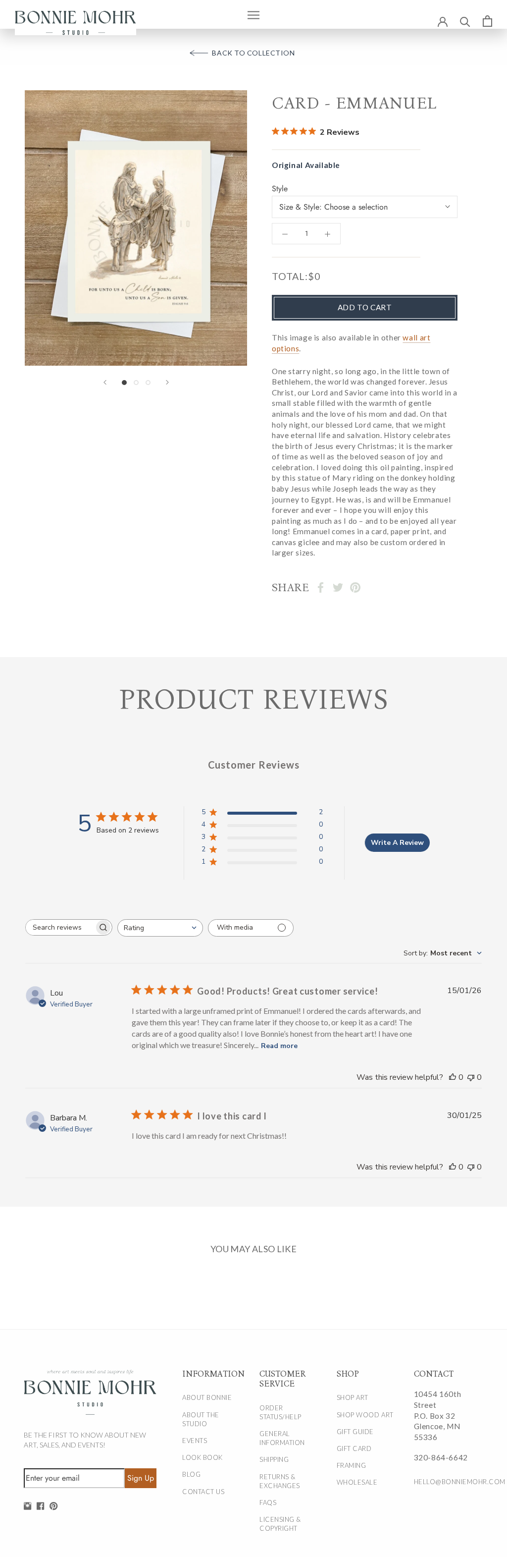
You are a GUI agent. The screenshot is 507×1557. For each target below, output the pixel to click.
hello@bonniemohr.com (445, 1482)
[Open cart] (487, 21)
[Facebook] (320, 587)
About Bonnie (207, 1397)
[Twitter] (338, 587)
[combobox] (160, 928)
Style (280, 188)
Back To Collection (253, 53)
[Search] (465, 21)
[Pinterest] (355, 587)
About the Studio (200, 1419)
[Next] (167, 382)
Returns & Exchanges (279, 1481)
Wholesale (357, 1482)
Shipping (274, 1459)
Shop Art (352, 1397)
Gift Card (354, 1448)
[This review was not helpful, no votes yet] (470, 1077)
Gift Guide (355, 1432)
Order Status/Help (280, 1412)
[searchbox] (60, 927)
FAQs (267, 1502)
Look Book (202, 1457)
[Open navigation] (253, 14)
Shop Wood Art (365, 1415)
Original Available (306, 165)
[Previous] (104, 382)
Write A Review (397, 842)
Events (194, 1441)
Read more (279, 1046)
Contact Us (203, 1492)
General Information (282, 1438)
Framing (351, 1465)
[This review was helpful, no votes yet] (452, 1077)
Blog (191, 1474)
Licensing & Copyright (280, 1523)
